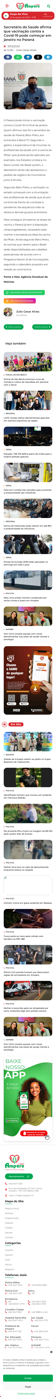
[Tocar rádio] (6, 15)
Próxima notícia (41, 327)
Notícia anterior (14, 327)
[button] (51, 1352)
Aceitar (28, 1378)
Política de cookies (26, 1393)
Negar (28, 1386)
